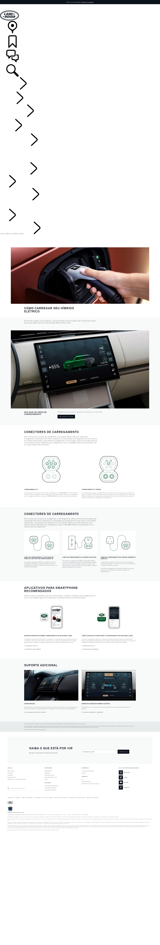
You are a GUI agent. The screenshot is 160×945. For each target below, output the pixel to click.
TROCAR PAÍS (11, 797)
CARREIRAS (17, 797)
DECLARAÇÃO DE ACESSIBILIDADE (77, 797)
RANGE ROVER (11, 771)
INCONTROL (47, 773)
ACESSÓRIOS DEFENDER (50, 787)
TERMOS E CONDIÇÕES (27, 797)
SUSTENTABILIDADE (86, 781)
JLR (82, 779)
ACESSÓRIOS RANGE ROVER (51, 785)
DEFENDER (10, 775)
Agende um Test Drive (87, 2)
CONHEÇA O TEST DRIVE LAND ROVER (17, 779)
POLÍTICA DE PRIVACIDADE (60, 797)
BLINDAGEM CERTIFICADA (51, 777)
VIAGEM (83, 773)
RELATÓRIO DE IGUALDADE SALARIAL (90, 783)
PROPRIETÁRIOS (48, 771)
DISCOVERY (10, 773)
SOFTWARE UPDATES (49, 775)
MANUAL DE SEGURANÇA (92, 797)
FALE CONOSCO (37, 797)
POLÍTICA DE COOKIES (47, 797)
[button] (80, 5)
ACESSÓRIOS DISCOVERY (50, 790)
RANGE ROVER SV (12, 777)
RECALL (46, 779)
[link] (80, 28)
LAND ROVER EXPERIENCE (88, 771)
